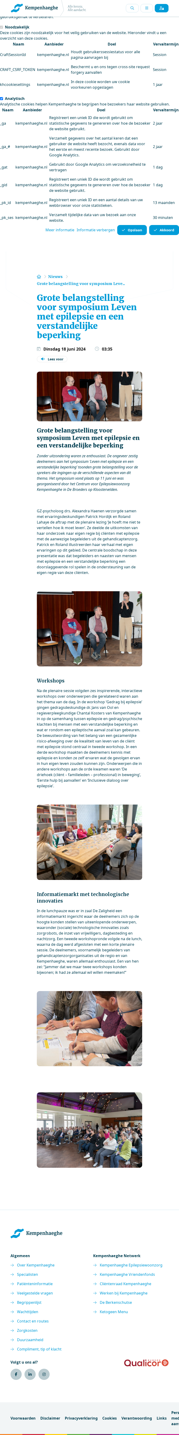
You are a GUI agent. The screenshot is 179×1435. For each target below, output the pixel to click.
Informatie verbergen (96, 229)
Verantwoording (136, 1418)
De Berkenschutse (116, 1302)
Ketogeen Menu (114, 1311)
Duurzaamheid (30, 1339)
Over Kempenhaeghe (36, 1265)
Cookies (109, 1418)
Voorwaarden (23, 1418)
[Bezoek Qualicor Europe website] (146, 1362)
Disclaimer (50, 1418)
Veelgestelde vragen (35, 1293)
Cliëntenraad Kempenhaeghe (125, 1283)
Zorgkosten (27, 1330)
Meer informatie (59, 229)
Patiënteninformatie (35, 1283)
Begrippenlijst (29, 1302)
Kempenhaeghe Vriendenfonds (127, 1274)
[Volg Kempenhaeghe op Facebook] (16, 1374)
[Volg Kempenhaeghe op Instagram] (44, 1374)
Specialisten (27, 1274)
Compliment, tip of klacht (39, 1349)
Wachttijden (27, 1311)
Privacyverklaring (81, 1418)
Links (162, 1418)
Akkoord (167, 230)
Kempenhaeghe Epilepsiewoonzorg (131, 1265)
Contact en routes (33, 1321)
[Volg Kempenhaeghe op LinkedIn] (30, 1374)
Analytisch (15, 98)
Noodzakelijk (17, 27)
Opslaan (135, 230)
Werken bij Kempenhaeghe (124, 1293)
